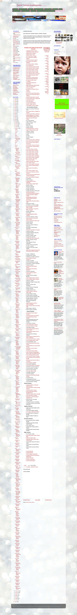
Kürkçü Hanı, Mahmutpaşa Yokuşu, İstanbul (18, 480)
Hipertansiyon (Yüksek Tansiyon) (17, 167)
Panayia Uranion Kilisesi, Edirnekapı (33, 113)
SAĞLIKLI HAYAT (16, 55)
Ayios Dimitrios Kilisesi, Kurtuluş (32, 69)
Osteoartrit (17, 158)
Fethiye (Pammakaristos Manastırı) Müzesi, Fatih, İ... (18, 185)
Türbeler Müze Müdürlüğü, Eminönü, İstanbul (17, 201)
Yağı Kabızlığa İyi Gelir (17, 270)
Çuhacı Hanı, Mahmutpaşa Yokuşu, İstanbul (18, 537)
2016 (15, 113)
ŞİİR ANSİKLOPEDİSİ (38, 9)
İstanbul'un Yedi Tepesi (30, 459)
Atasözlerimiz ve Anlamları (16, 37)
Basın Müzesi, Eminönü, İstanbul (17, 338)
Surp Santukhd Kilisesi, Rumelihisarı (33, 365)
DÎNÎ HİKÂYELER (59, 75)
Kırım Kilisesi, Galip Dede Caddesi (32, 411)
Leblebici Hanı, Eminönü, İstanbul (17, 497)
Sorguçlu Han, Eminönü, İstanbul (17, 584)
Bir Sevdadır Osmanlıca (59, 118)
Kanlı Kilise (28, 91)
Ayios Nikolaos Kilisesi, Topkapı (32, 153)
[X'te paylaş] (33, 465)
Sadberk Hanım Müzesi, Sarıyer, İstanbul (18, 326)
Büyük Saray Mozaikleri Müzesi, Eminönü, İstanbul (17, 180)
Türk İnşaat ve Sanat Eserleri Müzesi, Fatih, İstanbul (17, 237)
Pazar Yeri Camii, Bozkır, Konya (16, 76)
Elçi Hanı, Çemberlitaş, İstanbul (17, 547)
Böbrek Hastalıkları (17, 157)
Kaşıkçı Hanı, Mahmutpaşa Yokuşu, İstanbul (18, 564)
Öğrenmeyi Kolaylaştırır (17, 283)
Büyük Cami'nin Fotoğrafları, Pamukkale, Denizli (16, 78)
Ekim (16, 125)
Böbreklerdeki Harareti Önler (17, 262)
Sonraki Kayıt (26, 500)
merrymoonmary (34, 606)
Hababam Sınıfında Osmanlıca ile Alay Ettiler (58, 205)
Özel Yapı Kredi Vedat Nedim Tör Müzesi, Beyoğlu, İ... (18, 348)
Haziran (16, 592)
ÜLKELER (31, 9)
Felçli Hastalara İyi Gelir (18, 257)
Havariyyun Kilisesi (29, 87)
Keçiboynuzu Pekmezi (17, 444)
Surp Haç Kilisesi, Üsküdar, (31, 362)
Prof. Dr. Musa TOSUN (61, 252)
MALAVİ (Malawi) (16, 92)
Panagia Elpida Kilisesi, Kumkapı (32, 128)
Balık (16, 142)
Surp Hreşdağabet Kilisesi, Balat (32, 340)
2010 (15, 601)
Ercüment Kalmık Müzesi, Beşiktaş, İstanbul (17, 352)
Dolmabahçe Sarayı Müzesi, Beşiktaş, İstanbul (17, 196)
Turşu (16, 132)
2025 (15, 100)
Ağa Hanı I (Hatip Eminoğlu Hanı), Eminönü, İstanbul (17, 513)
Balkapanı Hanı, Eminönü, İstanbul (18, 463)
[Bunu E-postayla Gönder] (30, 465)
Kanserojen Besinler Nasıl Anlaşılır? (17, 149)
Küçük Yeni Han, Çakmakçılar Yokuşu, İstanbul (17, 573)
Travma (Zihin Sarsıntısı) (17, 153)
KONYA (14, 50)
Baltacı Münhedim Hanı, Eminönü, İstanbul (17, 529)
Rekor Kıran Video (17, 228)
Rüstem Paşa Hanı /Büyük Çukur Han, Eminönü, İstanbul (17, 493)
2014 (15, 116)
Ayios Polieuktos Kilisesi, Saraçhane (33, 73)
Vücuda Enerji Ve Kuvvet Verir (17, 288)
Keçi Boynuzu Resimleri (17, 399)
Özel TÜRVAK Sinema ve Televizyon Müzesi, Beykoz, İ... (17, 224)
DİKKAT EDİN (15, 42)
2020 (15, 107)
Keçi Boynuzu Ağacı (17, 446)
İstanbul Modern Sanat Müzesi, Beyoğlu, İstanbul (17, 342)
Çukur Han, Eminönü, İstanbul (17, 541)
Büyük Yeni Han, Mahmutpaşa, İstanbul (18, 508)
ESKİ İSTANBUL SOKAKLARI (31, 454)
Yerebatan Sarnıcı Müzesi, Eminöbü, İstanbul (17, 316)
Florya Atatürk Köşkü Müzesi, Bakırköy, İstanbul (17, 219)
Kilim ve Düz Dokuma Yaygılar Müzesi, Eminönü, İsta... (17, 247)
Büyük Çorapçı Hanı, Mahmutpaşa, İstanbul (18, 467)
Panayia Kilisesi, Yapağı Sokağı (32, 183)
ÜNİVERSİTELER (16, 10)
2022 (15, 104)
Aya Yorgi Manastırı (29, 65)
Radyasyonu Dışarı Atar (17, 419)
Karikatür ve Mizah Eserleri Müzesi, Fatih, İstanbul (17, 300)
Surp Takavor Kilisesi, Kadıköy (31, 350)
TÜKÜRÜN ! (56, 221)
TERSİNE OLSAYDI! (59, 97)
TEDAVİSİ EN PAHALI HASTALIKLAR (18, 175)
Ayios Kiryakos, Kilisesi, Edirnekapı (32, 145)
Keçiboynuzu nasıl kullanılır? (17, 441)
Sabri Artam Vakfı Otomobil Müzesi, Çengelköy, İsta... (17, 383)
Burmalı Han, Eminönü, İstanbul (17, 460)
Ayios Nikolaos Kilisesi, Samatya (32, 151)
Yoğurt (16, 129)
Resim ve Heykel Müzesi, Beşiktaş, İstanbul (17, 321)
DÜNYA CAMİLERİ (23, 9)
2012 (15, 119)
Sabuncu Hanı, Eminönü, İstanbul (17, 504)
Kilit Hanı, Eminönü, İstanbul (17, 489)
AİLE (14, 38)
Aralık (16, 122)
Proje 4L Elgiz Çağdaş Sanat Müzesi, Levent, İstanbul (17, 389)
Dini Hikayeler (15, 41)
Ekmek (16, 145)
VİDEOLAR (55, 9)
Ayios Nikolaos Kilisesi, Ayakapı (32, 150)
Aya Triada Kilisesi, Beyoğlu (31, 56)
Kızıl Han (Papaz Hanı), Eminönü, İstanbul (17, 475)
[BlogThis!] (32, 465)
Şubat (16, 598)
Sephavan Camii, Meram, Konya (16, 70)
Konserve (16, 136)
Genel (14, 47)
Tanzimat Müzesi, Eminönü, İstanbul (17, 295)
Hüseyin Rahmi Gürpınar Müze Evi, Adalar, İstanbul (17, 362)
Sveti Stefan (28, 435)
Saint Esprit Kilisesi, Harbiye (31, 390)
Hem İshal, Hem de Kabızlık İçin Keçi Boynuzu (18, 412)
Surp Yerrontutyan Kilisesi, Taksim (32, 354)
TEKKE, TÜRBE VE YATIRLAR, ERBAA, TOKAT (59, 311)
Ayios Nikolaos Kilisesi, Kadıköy (32, 154)
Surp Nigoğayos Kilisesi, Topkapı (32, 105)
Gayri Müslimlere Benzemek (57, 236)
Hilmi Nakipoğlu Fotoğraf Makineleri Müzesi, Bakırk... (18, 372)
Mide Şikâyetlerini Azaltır (17, 267)
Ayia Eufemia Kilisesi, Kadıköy (31, 60)
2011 (15, 120)
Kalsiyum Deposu (17, 438)
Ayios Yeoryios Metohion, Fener (32, 170)
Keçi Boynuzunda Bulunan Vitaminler (17, 450)
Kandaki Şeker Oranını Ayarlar (17, 272)
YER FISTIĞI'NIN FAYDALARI (17, 251)
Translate (58, 54)
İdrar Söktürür (17, 264)
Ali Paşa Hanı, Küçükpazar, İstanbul (17, 518)
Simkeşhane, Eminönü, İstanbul (17, 580)
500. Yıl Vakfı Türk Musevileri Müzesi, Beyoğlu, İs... (18, 334)
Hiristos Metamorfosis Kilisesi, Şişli (32, 220)
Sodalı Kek (56, 242)
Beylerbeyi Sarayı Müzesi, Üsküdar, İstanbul (17, 191)
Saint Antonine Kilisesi (30, 99)
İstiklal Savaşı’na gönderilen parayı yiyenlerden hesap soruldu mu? (58, 208)
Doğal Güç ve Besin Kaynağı (17, 423)
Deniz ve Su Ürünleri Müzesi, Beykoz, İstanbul (17, 205)
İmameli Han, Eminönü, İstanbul (17, 551)
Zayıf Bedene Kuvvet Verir (17, 259)
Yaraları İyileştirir (17, 254)
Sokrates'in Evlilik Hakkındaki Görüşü (57, 303)
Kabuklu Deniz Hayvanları (17, 139)
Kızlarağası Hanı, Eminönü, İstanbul (17, 560)
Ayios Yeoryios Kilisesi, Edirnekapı (32, 164)
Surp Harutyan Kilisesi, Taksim (31, 324)
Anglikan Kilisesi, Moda (30, 54)
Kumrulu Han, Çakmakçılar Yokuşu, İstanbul (17, 568)
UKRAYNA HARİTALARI (15, 90)
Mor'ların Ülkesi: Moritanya (16, 86)
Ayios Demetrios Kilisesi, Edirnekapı (33, 139)
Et (15, 143)
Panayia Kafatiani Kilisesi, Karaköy (32, 97)
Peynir (16, 146)
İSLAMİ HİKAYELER (16, 60)
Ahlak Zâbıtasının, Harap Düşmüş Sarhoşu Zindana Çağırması (58, 320)
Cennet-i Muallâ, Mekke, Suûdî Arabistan (16, 73)
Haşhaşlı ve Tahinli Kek (58, 240)
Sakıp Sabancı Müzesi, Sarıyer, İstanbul (17, 210)
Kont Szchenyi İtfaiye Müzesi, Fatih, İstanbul (17, 311)
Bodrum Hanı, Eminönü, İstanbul (17, 525)
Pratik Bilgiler (15, 54)
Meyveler (16, 140)
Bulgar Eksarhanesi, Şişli (30, 437)
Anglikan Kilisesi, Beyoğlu (31, 53)
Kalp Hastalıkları (17, 172)
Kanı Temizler (17, 421)
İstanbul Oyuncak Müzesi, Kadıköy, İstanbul (17, 377)
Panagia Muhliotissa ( (30, 115)
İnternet (14, 62)
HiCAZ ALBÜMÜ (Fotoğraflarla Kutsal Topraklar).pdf (61, 271)
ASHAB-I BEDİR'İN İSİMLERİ (57, 232)
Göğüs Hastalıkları (17, 163)
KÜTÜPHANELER (29, 451)
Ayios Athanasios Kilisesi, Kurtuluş (32, 66)
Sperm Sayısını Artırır (18, 406)
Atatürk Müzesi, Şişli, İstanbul (18, 292)
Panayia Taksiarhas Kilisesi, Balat (32, 161)
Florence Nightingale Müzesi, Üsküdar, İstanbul (17, 232)
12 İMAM (55, 234)
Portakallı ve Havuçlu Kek (58, 244)
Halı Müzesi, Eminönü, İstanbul (17, 242)
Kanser (16, 169)
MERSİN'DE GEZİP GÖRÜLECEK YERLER (45, 10)
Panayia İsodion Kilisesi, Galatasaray (33, 98)
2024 (15, 101)
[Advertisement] (32, 26)
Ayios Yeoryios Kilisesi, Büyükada (32, 177)
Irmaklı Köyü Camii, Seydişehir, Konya (16, 68)
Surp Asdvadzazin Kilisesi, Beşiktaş (32, 356)
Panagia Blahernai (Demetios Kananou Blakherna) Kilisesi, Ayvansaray (31, 198)
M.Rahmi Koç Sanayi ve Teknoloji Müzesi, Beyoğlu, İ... (17, 305)
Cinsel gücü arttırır (17, 286)
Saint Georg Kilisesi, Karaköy (31, 395)
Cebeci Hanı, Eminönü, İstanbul (17, 533)
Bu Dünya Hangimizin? (58, 216)
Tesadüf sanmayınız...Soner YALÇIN (57, 200)
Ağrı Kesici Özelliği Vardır (17, 409)
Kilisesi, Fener (36, 116)
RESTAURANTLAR (47, 92)
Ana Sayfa (15, 9)
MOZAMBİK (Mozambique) (15, 88)
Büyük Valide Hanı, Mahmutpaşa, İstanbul (18, 501)
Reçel (16, 135)
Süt (15, 133)
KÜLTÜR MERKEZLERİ (30, 460)
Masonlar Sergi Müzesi (61, 279)
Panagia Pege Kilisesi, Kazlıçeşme (32, 238)
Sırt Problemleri (18, 154)
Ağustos (16, 128)
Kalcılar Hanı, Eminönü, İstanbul (17, 544)
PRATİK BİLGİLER (25, 10)
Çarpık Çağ (56, 219)
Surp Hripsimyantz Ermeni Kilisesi (32, 315)
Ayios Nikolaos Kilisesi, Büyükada (32, 157)
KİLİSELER (15, 51)
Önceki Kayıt (48, 500)
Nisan (16, 595)
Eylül (16, 126)
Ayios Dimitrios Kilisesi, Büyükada (32, 141)
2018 (15, 110)
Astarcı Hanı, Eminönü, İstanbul (17, 456)
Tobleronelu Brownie (57, 243)
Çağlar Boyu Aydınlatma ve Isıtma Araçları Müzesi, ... (17, 367)
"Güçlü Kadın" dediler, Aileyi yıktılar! (61, 298)
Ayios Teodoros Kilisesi (30, 162)
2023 (15, 103)
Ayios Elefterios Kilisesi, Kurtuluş (32, 72)
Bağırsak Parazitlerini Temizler (17, 427)
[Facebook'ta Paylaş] (34, 465)
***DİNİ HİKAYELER (16, 32)
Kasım (16, 123)
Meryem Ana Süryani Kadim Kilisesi (32, 93)
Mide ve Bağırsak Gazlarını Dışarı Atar (17, 431)
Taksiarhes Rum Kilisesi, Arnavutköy (33, 229)
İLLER (60, 9)
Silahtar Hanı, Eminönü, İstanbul (17, 577)
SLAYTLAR (33, 10)
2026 (15, 98)
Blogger (48, 606)
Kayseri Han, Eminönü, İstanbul (17, 471)
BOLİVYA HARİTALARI (15, 94)
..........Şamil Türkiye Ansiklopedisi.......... (29, 5)
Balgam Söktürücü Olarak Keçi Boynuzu (17, 435)
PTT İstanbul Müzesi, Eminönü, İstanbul (17, 214)
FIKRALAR (15, 46)
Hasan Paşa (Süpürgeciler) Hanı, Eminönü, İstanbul (18, 555)
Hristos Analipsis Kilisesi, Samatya (32, 279)
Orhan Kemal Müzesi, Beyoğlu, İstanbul (17, 357)
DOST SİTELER (48, 9)
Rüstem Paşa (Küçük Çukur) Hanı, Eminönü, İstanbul (17, 484)
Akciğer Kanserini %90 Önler (17, 416)
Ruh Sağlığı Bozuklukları (17, 161)
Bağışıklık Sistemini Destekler (17, 276)
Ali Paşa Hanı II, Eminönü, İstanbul (18, 453)
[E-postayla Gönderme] (29, 465)
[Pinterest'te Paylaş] (35, 465)
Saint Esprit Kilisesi (29, 101)
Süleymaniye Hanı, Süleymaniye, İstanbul (18, 588)
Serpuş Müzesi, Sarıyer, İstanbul (18, 329)
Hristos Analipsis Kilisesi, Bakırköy (32, 277)
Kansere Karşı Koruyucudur (17, 279)
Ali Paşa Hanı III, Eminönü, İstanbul (17, 521)
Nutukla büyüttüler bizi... (58, 222)
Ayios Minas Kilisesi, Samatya (31, 149)
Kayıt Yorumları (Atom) (30, 502)
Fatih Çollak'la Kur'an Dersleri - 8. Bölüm (58, 228)
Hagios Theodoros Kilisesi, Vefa (32, 130)
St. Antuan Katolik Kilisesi (31, 102)
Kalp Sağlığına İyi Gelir (17, 281)
